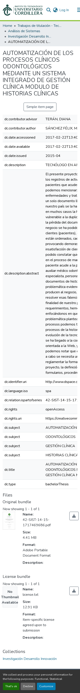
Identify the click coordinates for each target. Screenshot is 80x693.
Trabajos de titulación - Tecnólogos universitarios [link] (40, 25)
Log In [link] (64, 10)
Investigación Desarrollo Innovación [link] (30, 36)
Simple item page (40, 106)
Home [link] (7, 25)
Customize (46, 686)
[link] (74, 516)
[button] (22, 10)
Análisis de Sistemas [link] (24, 31)
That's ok (11, 686)
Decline (28, 686)
